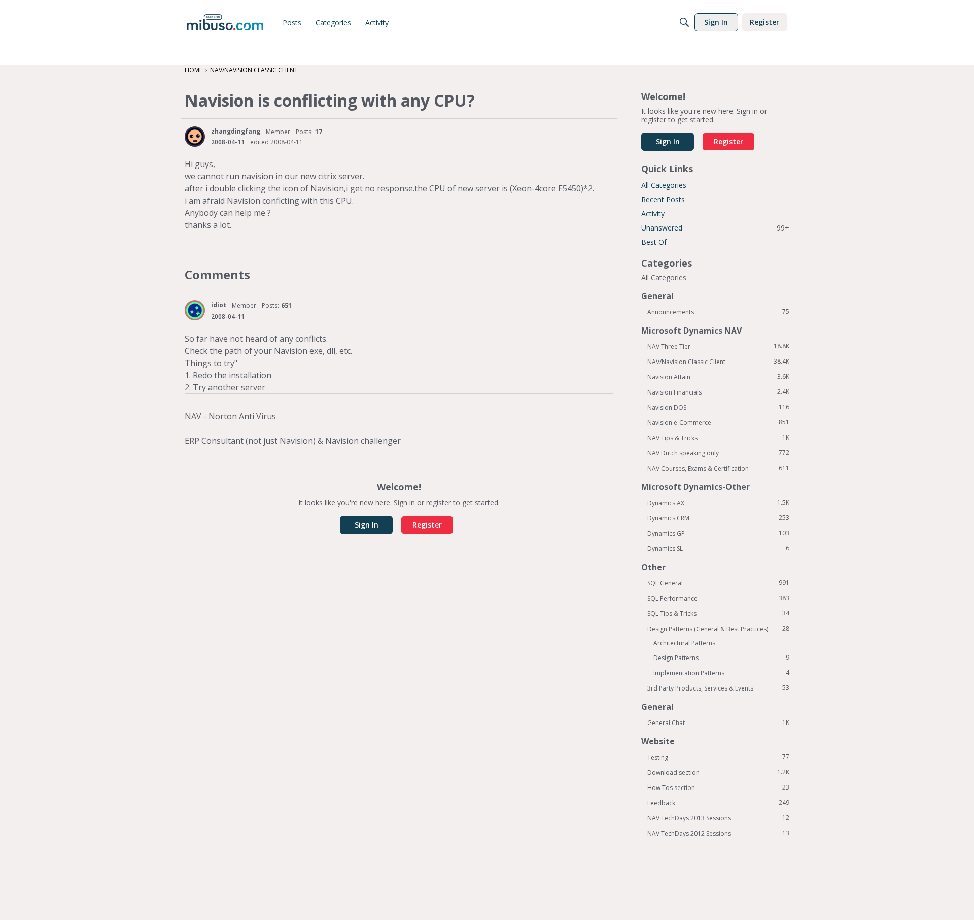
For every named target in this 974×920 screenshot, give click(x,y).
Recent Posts (663, 199)
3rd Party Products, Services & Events (718, 688)
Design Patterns (721, 657)
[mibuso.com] (225, 22)
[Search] (684, 22)
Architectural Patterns (684, 643)
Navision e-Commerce (718, 422)
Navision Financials (718, 392)
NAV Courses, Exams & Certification (718, 468)
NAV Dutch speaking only (718, 452)
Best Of (654, 242)
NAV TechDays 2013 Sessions (718, 818)
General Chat (718, 722)
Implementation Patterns (721, 672)
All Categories (663, 185)
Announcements (718, 311)
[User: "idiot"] (195, 310)
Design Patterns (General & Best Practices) (718, 628)
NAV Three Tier (718, 346)
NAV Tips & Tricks (718, 437)
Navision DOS (718, 407)
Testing (718, 757)
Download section (718, 772)
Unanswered (715, 228)
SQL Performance (718, 598)
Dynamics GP (718, 533)
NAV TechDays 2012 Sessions (718, 833)
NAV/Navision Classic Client (718, 361)
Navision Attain (718, 376)
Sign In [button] (366, 525)
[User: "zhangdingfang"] (195, 136)
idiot (218, 305)
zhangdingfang (235, 131)
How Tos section (718, 787)
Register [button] (427, 525)
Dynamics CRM (718, 517)
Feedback (718, 802)
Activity (653, 213)
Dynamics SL (718, 548)
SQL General (718, 582)
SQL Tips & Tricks (718, 613)
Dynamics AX (718, 502)
